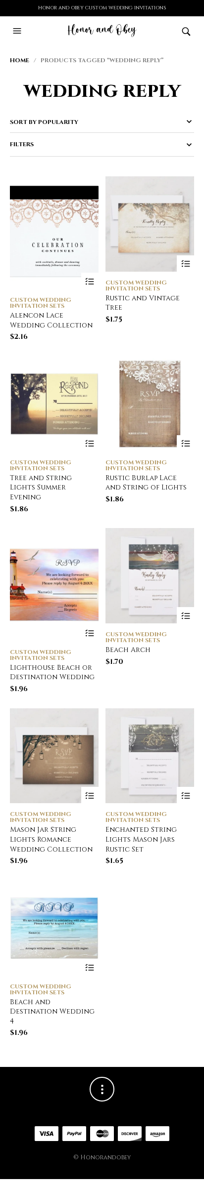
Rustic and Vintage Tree (142, 303)
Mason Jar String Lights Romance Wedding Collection (51, 839)
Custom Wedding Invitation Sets (40, 303)
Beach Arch (128, 649)
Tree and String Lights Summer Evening (41, 487)
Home (19, 60)
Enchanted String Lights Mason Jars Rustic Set (141, 839)
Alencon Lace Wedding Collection (51, 320)
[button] (18, 31)
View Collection (90, 281)
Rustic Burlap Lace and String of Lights (146, 482)
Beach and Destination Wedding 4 (52, 1011)
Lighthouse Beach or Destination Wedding (52, 672)
